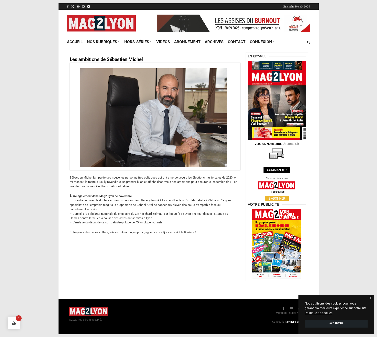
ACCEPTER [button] (336, 323)
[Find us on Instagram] (83, 6)
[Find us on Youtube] (78, 6)
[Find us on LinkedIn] (88, 6)
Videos (163, 41)
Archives (214, 41)
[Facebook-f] (283, 308)
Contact (236, 41)
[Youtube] (291, 308)
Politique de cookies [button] (318, 313)
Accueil (75, 41)
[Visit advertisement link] (233, 23)
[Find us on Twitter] (72, 6)
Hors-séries (136, 41)
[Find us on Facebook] (68, 6)
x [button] (370, 298)
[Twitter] (276, 308)
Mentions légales (286, 312)
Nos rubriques (102, 41)
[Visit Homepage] (101, 23)
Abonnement (187, 41)
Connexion (261, 41)
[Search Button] (308, 42)
